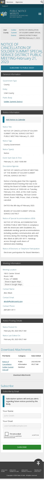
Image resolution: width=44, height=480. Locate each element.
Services (9, 2)
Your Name (8, 411)
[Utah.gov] (2, 2)
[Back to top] (38, 463)
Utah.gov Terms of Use (14, 470)
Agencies (19, 2)
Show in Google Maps (13, 284)
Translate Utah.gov (37, 470)
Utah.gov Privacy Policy (26, 470)
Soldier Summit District (14, 32)
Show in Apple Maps (13, 281)
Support (5, 6)
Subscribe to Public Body (22, 68)
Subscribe (22, 447)
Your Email (8, 421)
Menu (40, 14)
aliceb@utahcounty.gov (13, 301)
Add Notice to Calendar (15, 119)
